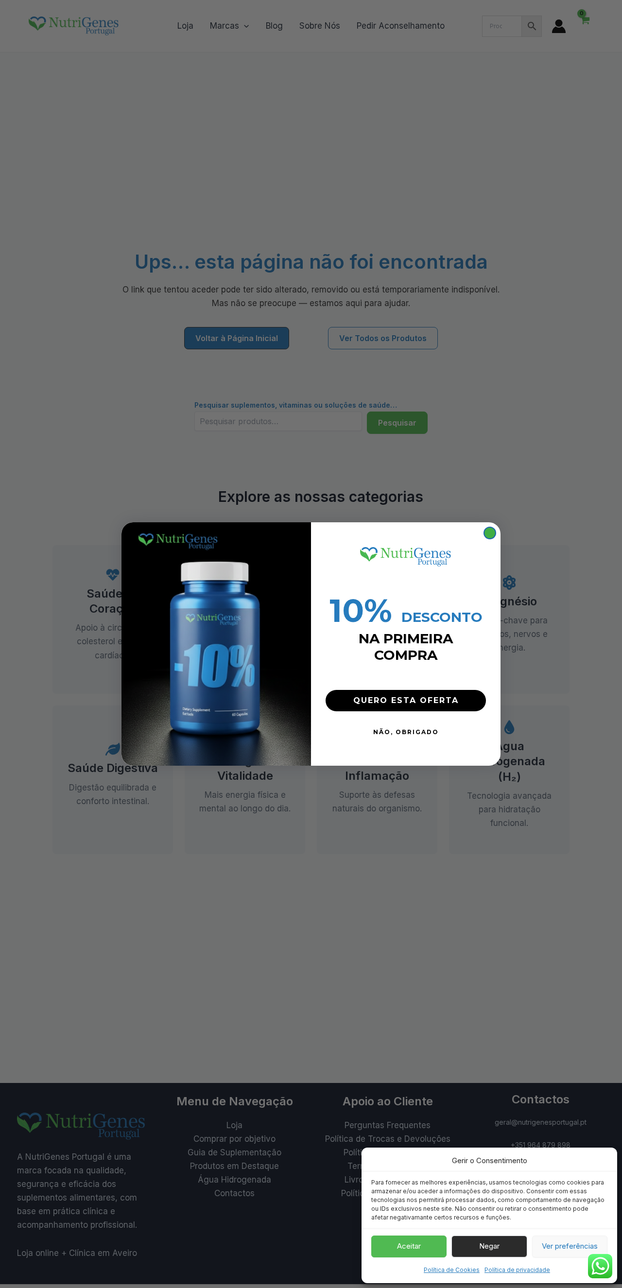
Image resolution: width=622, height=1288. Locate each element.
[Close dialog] (490, 533)
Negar (489, 1246)
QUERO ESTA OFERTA (406, 700)
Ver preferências (570, 1246)
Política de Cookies (452, 1269)
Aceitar (409, 1246)
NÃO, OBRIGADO (406, 732)
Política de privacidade (517, 1269)
